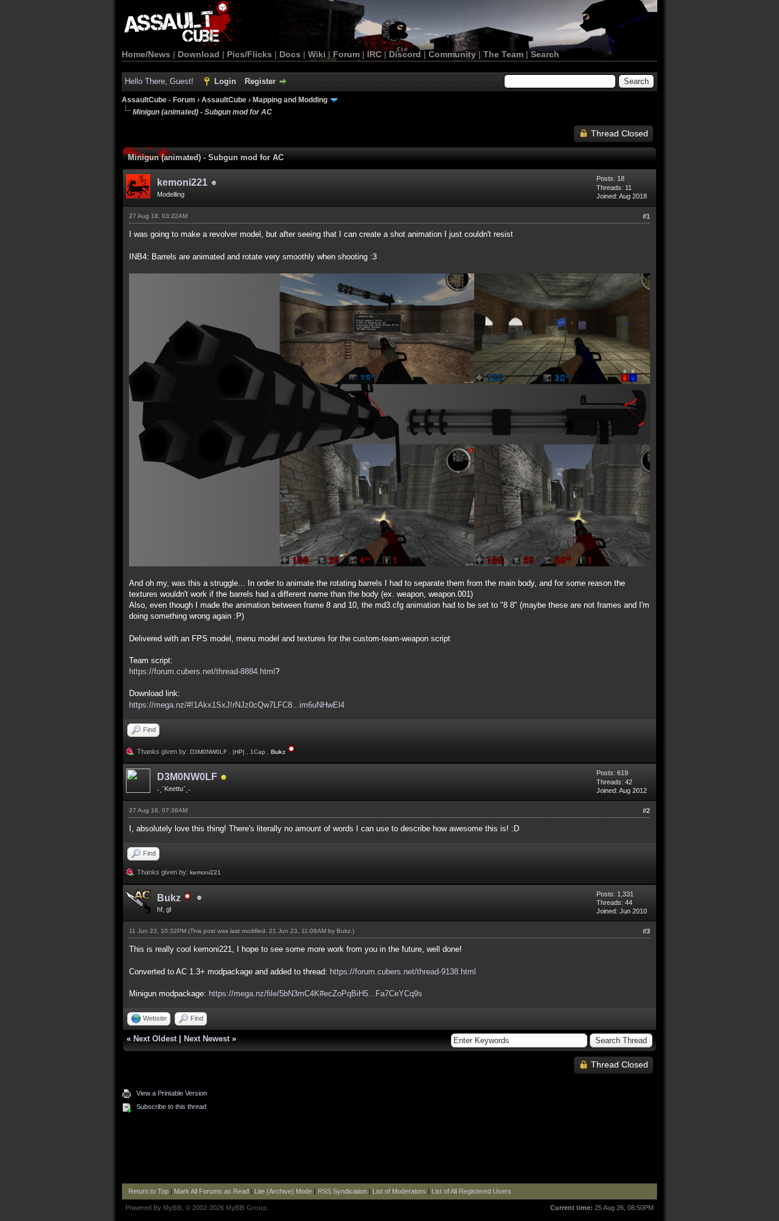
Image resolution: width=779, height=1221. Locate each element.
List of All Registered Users (471, 1191)
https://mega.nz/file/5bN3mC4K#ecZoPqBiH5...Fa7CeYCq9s (315, 993)
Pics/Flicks (249, 54)
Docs (290, 54)
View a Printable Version (171, 1093)
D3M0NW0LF (208, 751)
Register (260, 81)
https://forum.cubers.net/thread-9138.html (403, 971)
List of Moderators (399, 1191)
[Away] (224, 778)
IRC (374, 54)
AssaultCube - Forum (158, 100)
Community (452, 54)
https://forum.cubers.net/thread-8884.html (202, 671)
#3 (646, 931)
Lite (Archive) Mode (283, 1191)
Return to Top (148, 1191)
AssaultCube (223, 100)
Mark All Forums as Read (211, 1191)
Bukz (344, 930)
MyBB (172, 1207)
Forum (346, 54)
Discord (405, 54)
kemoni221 (182, 182)
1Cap (257, 751)
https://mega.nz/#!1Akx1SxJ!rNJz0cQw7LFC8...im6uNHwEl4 (236, 704)
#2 (646, 810)
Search (545, 54)
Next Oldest (154, 1038)
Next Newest (206, 1038)
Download (199, 54)
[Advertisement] (389, 1149)
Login (225, 81)
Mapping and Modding (290, 100)
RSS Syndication (342, 1191)
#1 (646, 216)
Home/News (146, 54)
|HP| (238, 751)
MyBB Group (246, 1207)
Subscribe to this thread (171, 1106)
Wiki (317, 54)
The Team (503, 54)
